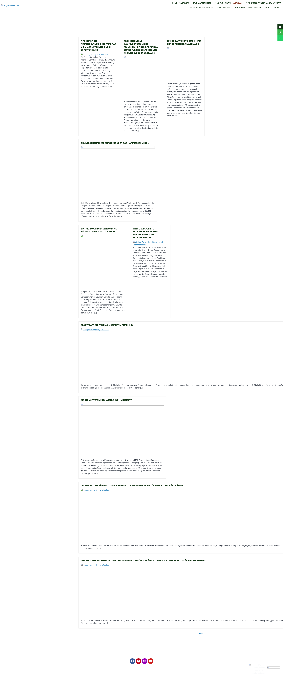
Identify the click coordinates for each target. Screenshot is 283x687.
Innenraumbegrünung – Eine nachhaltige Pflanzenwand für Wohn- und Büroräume (132, 485)
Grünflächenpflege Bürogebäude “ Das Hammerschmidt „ (115, 142)
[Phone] (280, 32)
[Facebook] (132, 661)
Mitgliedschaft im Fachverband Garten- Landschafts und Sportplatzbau (146, 233)
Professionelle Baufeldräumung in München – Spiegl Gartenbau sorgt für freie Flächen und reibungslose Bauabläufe (141, 46)
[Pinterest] (138, 661)
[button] (185, 3)
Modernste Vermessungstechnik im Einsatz (106, 400)
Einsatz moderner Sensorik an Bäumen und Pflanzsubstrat (99, 230)
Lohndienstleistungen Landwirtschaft (263, 3)
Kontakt (276, 7)
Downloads (240, 7)
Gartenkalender (255, 7)
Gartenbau (184, 3)
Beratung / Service (222, 3)
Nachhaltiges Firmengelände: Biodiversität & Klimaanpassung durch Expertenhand (98, 45)
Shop (267, 7)
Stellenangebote (224, 7)
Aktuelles (237, 3)
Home (174, 3)
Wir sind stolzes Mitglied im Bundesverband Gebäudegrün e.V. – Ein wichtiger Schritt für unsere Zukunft (144, 560)
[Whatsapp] (280, 38)
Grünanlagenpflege (202, 3)
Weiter (200, 635)
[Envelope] (280, 26)
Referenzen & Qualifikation (201, 7)
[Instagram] (144, 661)
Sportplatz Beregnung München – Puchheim (107, 325)
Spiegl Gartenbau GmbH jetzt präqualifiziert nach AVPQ (184, 42)
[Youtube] (150, 661)
